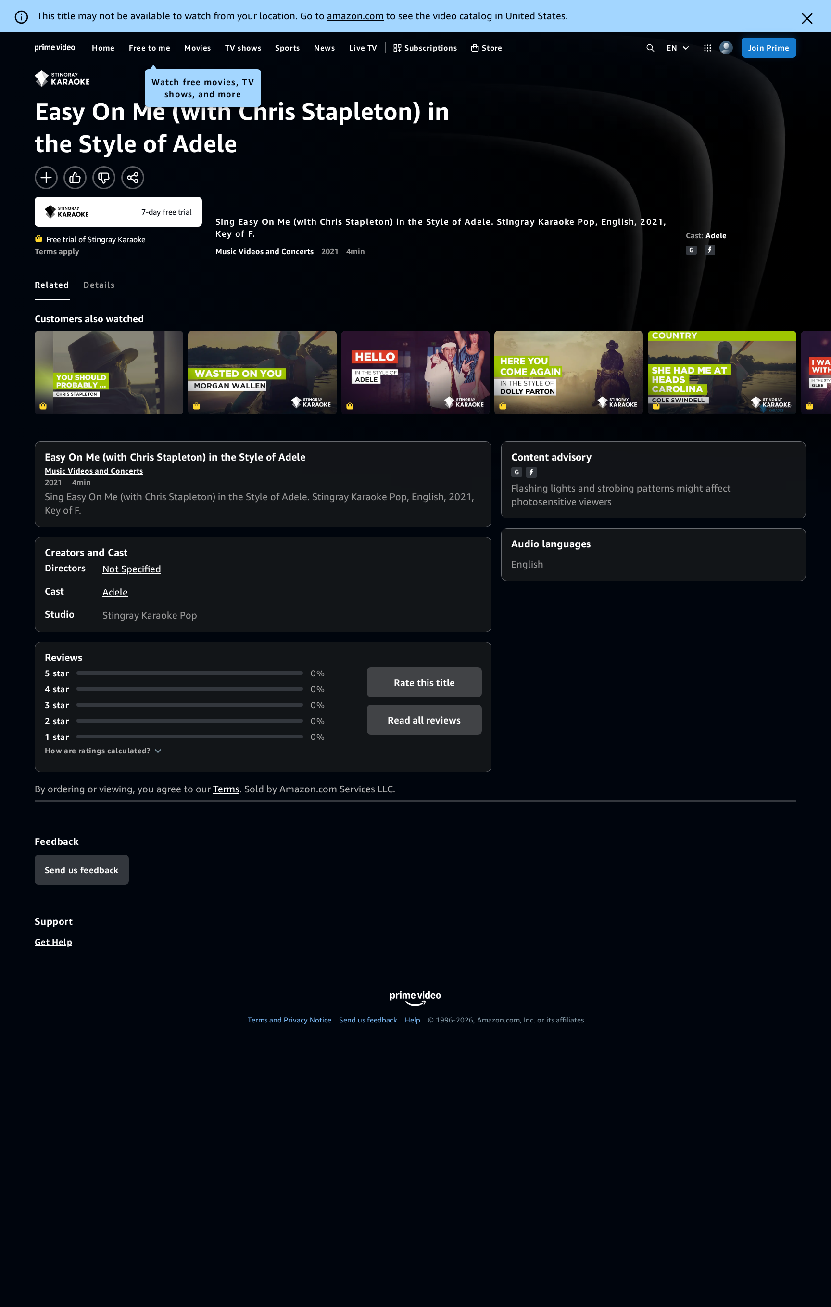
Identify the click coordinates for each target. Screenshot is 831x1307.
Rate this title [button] (424, 682)
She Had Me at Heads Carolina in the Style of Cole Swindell (722, 372)
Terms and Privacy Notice (289, 1019)
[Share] (132, 177)
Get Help (53, 941)
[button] (103, 750)
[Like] (75, 177)
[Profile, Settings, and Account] (726, 48)
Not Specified (131, 568)
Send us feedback (368, 1019)
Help (412, 1019)
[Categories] (707, 48)
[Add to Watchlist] (46, 177)
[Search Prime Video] (650, 48)
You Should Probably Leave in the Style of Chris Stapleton (109, 372)
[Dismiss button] (807, 18)
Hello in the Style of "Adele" (415, 372)
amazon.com (355, 15)
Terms (226, 788)
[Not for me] (103, 177)
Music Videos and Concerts (264, 251)
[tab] (52, 284)
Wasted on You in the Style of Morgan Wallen (262, 372)
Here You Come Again (568, 372)
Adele (716, 235)
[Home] (55, 48)
